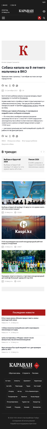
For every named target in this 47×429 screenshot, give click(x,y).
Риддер (17, 407)
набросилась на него (30, 105)
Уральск (24, 396)
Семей (8, 407)
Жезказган (37, 407)
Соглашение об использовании (23, 421)
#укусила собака (8, 144)
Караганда (38, 381)
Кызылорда (35, 396)
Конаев (26, 407)
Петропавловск (12, 402)
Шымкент (27, 381)
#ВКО (4, 141)
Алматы (17, 381)
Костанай (37, 386)
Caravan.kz (5, 98)
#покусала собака (13, 141)
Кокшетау (36, 402)
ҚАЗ (44, 2)
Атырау (11, 391)
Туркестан (25, 402)
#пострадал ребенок (29, 141)
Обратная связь (14, 373)
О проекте (26, 373)
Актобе (9, 386)
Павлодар (19, 386)
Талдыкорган (12, 396)
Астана (7, 381)
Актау (19, 391)
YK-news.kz (24, 98)
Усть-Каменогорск (31, 391)
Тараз (28, 386)
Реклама (35, 373)
